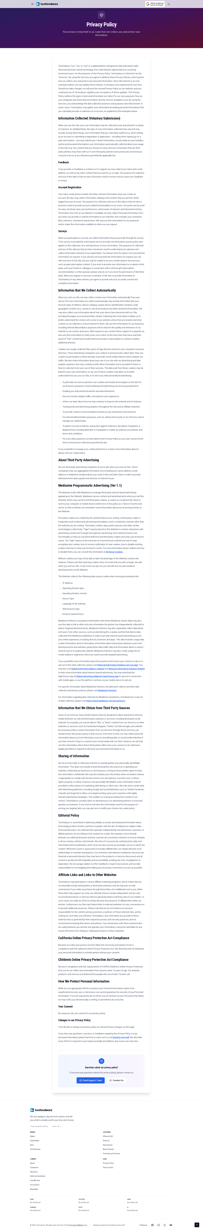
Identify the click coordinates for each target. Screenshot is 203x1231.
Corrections (34, 1185)
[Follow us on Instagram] (158, 1225)
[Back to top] (197, 1225)
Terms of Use (108, 1167)
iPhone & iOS (108, 1136)
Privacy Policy (108, 1163)
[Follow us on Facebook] (152, 1225)
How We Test (35, 1180)
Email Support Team (92, 1080)
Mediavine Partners (107, 690)
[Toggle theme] (169, 4)
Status (32, 1136)
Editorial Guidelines (37, 1176)
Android (106, 1141)
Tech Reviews (35, 1149)
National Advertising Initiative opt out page (118, 665)
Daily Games (108, 1145)
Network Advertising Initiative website (127, 669)
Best (31, 1145)
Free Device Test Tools (111, 1154)
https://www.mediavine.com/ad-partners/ (105, 701)
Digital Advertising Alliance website (87, 669)
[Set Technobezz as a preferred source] (155, 4)
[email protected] (121, 1037)
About (32, 1163)
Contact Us (118, 1080)
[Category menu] (32, 4)
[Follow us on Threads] (165, 1225)
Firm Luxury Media (75, 1225)
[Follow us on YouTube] (171, 1225)
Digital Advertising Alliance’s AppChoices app (97, 676)
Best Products (108, 1149)
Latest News (34, 1141)
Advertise (33, 1172)
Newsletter (34, 1189)
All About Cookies (114, 552)
